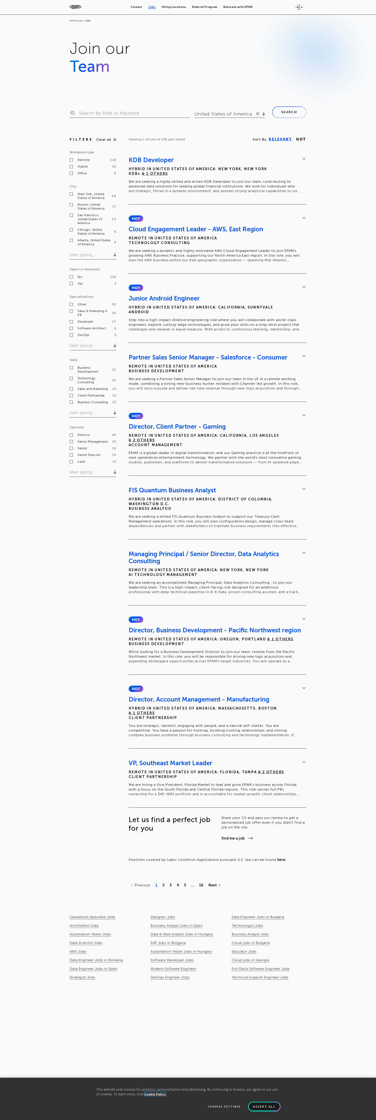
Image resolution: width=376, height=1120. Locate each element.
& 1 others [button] (155, 174)
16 (201, 885)
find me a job (233, 838)
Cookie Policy (155, 1094)
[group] (217, 176)
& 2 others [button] (142, 440)
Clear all (103, 139)
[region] (188, 1099)
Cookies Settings (224, 1106)
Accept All (264, 1106)
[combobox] (195, 114)
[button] (136, 218)
